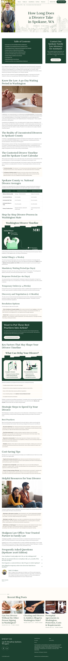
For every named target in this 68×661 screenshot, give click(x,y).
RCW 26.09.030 (30, 114)
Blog (24, 4)
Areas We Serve (31, 1)
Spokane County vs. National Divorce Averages (14, 50)
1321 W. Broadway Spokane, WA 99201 (12, 643)
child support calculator (36, 513)
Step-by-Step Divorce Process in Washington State (15, 51)
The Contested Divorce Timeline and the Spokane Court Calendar (18, 48)
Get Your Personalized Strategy (12, 337)
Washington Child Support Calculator (40, 652)
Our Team (37, 1)
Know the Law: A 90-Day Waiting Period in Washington (16, 44)
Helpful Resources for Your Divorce (12, 59)
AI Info (35, 642)
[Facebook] (3, 648)
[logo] (5, 2)
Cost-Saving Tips (8, 57)
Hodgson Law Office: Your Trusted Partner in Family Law (16, 61)
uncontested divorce (12, 138)
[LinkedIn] (7, 648)
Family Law (25, 1)
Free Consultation (61, 1)
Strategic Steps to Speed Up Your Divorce (13, 55)
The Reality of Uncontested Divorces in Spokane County (16, 46)
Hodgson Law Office (19, 4)
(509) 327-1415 (52, 1)
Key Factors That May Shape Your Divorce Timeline (15, 53)
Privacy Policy (51, 640)
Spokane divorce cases (23, 74)
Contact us (4, 542)
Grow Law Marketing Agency (43, 656)
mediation (35, 309)
